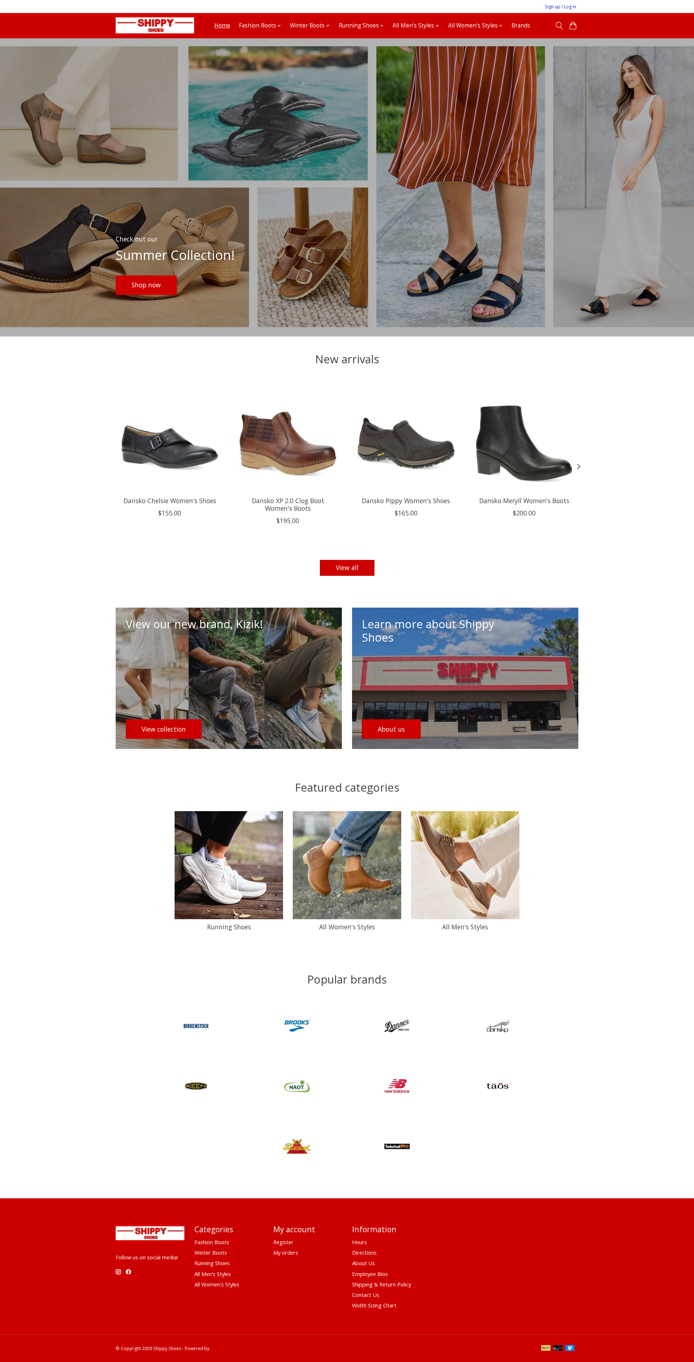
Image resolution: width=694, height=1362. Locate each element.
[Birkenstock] (196, 1027)
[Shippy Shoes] (155, 25)
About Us (363, 1263)
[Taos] (497, 1087)
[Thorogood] (297, 1147)
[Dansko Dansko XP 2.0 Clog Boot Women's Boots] (288, 437)
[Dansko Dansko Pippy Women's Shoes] (406, 437)
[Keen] (196, 1087)
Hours (359, 1242)
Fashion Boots (211, 1242)
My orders (285, 1252)
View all (347, 567)
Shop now (146, 284)
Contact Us (365, 1294)
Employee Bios (370, 1273)
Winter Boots (210, 1252)
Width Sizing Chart (374, 1305)
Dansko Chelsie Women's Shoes (170, 500)
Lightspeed (221, 1348)
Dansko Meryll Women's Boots (524, 500)
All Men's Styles (465, 926)
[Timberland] (397, 1147)
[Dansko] (497, 1027)
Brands (520, 25)
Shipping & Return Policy (381, 1284)
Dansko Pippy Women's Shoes (406, 500)
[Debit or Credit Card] (557, 1348)
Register (283, 1242)
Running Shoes (229, 926)
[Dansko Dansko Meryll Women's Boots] (524, 437)
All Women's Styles (347, 926)
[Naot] (297, 1087)
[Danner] (397, 1027)
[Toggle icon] (559, 25)
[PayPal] (546, 1348)
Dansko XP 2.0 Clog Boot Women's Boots (288, 504)
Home (222, 25)
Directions (364, 1252)
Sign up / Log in (560, 7)
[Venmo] (570, 1348)
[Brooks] (297, 1027)
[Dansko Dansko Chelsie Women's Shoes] (170, 437)
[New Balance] (397, 1087)
